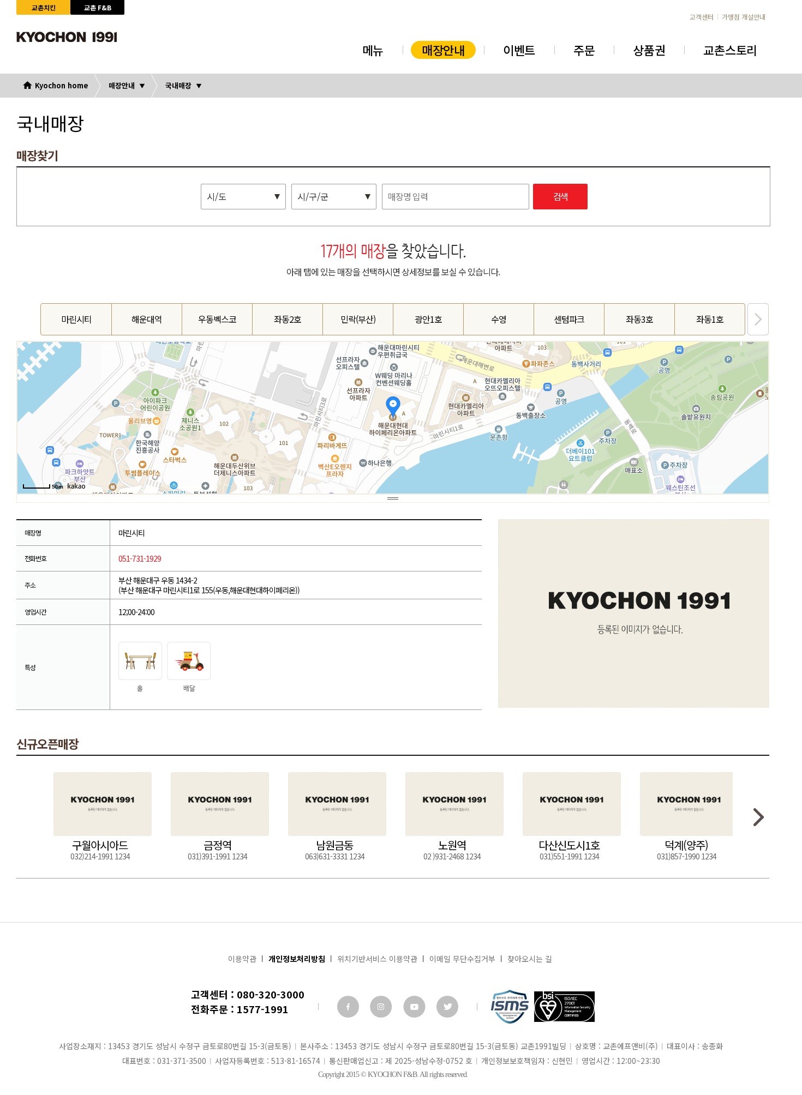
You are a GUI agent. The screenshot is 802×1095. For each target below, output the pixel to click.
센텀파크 (569, 319)
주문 (584, 49)
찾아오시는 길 (529, 958)
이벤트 (519, 49)
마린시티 (76, 319)
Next (758, 319)
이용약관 (242, 958)
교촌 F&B (97, 7)
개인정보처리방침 (296, 958)
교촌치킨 (44, 7)
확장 (393, 498)
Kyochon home (61, 85)
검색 (560, 197)
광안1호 (428, 319)
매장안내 (443, 49)
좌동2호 (287, 319)
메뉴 (373, 49)
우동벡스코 (217, 319)
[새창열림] (348, 1007)
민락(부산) (357, 319)
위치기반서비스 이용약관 (377, 958)
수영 (498, 319)
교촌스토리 (730, 49)
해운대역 (146, 319)
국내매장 (178, 85)
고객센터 (702, 17)
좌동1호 (709, 319)
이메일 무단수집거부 (462, 958)
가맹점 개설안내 (743, 17)
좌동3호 (639, 319)
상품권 (649, 49)
